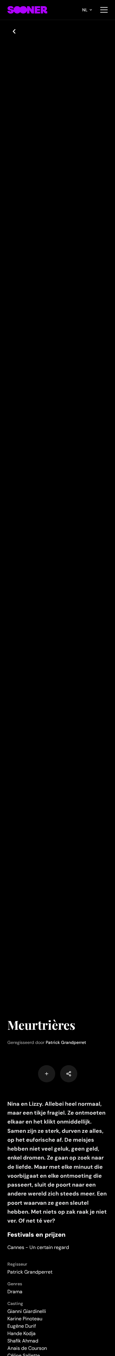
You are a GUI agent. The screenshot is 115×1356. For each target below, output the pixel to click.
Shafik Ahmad (22, 1341)
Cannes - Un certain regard (38, 1247)
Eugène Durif (21, 1326)
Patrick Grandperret (66, 1042)
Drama (14, 1291)
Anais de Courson (27, 1348)
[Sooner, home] (27, 10)
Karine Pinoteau (24, 1318)
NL (85, 10)
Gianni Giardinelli (26, 1311)
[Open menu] (104, 10)
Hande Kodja (21, 1333)
